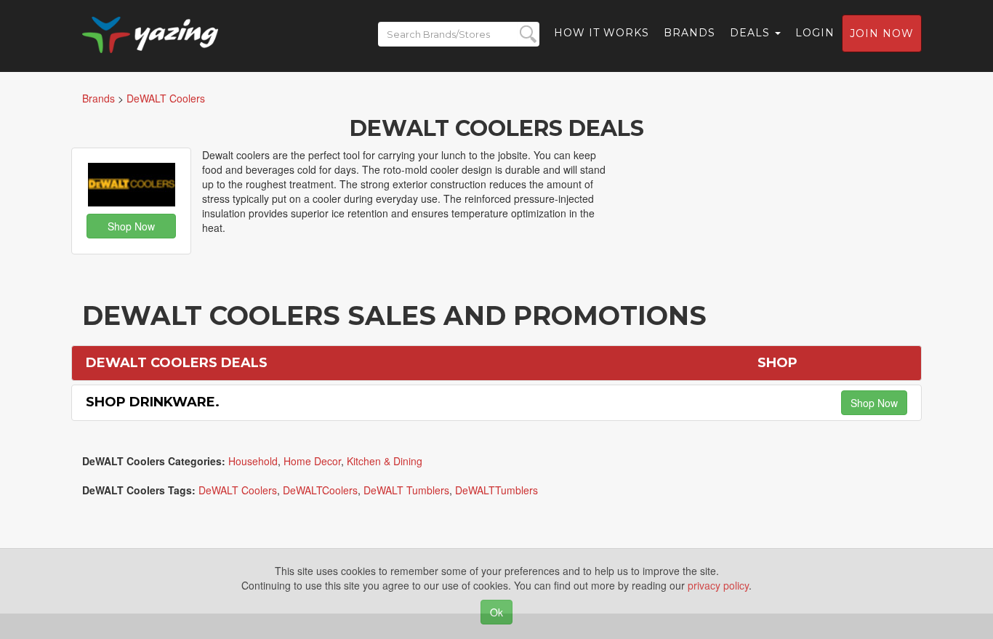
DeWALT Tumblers (406, 490)
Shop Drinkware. (153, 402)
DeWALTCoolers (320, 490)
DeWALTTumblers (496, 490)
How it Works (601, 32)
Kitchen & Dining (384, 461)
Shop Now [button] (131, 226)
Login (815, 32)
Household (253, 461)
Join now (882, 33)
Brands (689, 32)
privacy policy (718, 585)
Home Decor (312, 461)
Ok (496, 612)
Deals (751, 32)
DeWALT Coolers (237, 490)
